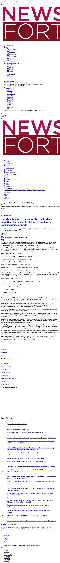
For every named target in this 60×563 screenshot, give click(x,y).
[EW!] (43, 84)
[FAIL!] (34, 84)
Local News (4, 215)
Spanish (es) (10, 98)
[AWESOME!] (8, 84)
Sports (9, 215)
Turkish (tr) (10, 100)
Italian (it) (9, 89)
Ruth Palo (3, 234)
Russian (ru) (10, 97)
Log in (5, 82)
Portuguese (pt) (11, 94)
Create (2, 116)
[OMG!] (38, 84)
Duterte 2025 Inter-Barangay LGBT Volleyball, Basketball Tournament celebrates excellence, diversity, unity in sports (26, 222)
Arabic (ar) (9, 91)
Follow (2, 355)
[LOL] (24, 84)
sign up (11, 82)
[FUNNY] (29, 84)
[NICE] (14, 84)
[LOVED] (19, 84)
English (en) (10, 95)
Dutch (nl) (9, 92)
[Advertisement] (30, 405)
